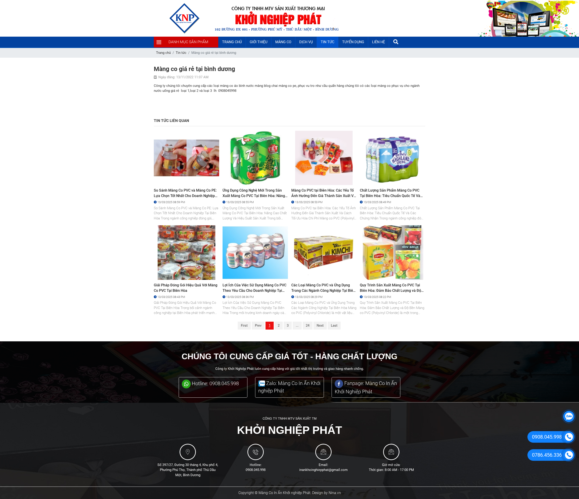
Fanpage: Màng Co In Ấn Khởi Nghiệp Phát (366, 387)
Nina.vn (335, 493)
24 (307, 325)
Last (334, 325)
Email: (323, 465)
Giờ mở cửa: (391, 465)
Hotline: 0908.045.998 (215, 383)
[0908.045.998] (568, 436)
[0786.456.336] (568, 455)
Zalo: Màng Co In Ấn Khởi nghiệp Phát (289, 387)
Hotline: (256, 465)
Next (320, 325)
